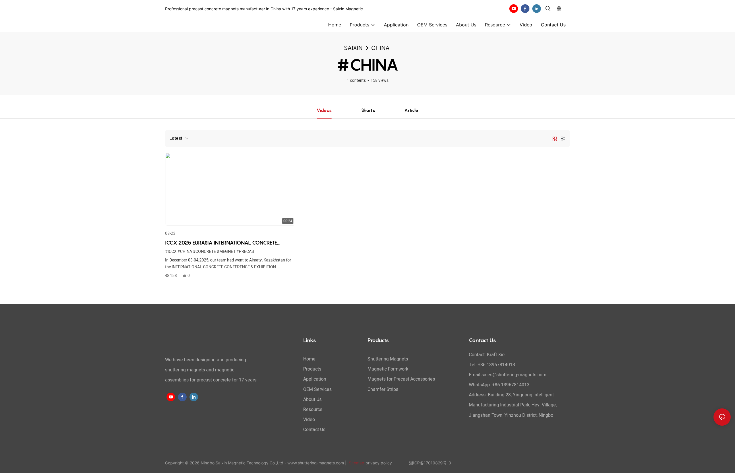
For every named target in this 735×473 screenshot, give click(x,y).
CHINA (380, 47)
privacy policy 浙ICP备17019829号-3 (408, 462)
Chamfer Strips (383, 389)
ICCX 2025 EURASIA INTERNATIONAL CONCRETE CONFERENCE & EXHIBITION (221, 243)
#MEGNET (226, 252)
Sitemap (356, 462)
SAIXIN (353, 47)
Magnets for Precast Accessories (401, 379)
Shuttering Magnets (388, 359)
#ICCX (171, 252)
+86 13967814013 (510, 384)
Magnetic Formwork (388, 369)
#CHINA (184, 252)
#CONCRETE (204, 252)
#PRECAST (246, 252)
